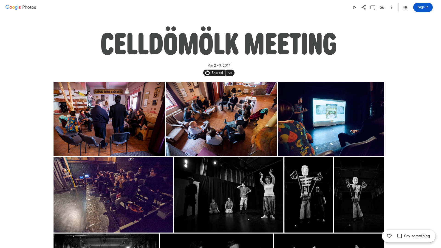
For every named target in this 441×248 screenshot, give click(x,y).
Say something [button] (417, 236)
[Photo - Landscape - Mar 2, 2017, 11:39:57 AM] (109, 119)
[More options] (391, 7)
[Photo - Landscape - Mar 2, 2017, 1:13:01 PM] (113, 195)
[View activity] (372, 7)
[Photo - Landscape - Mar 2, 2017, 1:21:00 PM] (228, 195)
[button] (405, 7)
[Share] (363, 7)
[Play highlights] (354, 7)
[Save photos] (382, 7)
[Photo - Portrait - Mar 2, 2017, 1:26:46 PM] (308, 195)
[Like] (389, 236)
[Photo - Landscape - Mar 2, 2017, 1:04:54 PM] (331, 119)
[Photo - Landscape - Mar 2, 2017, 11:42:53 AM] (221, 119)
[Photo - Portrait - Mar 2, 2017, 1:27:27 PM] (359, 195)
